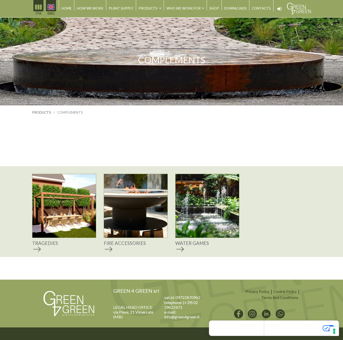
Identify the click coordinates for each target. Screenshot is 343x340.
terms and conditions (279, 297)
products (41, 112)
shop (214, 8)
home (67, 8)
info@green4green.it (182, 316)
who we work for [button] (183, 8)
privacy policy (257, 291)
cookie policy (285, 291)
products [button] (148, 8)
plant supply (121, 8)
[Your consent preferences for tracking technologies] (334, 331)
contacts (261, 8)
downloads (235, 8)
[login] (279, 6)
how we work (90, 8)
